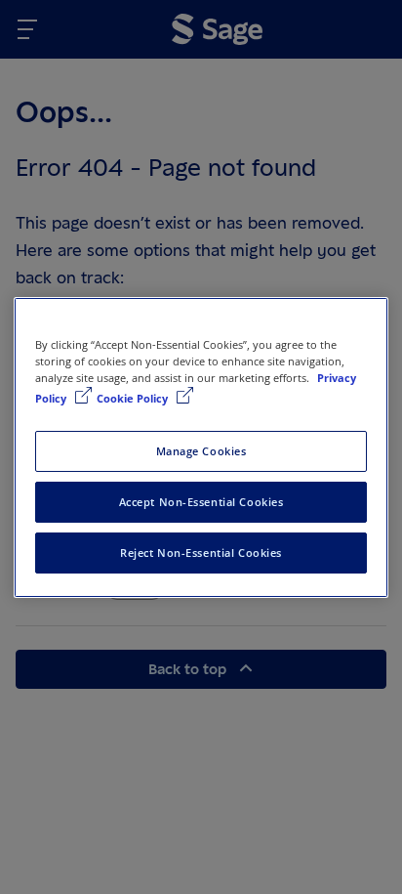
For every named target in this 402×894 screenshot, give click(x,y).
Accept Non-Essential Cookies (201, 501)
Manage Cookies (201, 451)
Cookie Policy (134, 398)
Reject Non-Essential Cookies (201, 552)
